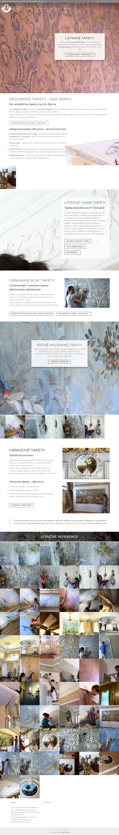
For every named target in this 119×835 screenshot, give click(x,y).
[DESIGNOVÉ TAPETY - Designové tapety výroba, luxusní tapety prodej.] (6, 8)
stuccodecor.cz (20, 523)
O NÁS (27, 8)
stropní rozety (79, 523)
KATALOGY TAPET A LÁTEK (47, 8)
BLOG (98, 1)
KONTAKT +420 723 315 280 (110, 1)
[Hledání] (116, 8)
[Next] (115, 46)
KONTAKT (67, 8)
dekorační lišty (47, 523)
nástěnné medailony (63, 523)
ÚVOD (18, 8)
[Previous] (4, 46)
